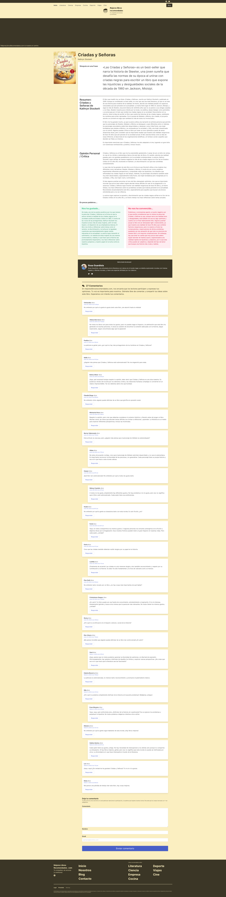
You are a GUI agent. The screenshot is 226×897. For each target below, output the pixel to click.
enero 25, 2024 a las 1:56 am (97, 414)
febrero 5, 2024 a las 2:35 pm (97, 709)
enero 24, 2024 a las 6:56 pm (91, 397)
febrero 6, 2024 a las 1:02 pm (91, 765)
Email (84, 836)
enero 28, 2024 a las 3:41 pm (97, 490)
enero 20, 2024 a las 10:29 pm (91, 304)
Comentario (86, 806)
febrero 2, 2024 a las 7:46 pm (91, 674)
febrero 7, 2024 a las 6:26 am (91, 782)
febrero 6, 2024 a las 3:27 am (91, 727)
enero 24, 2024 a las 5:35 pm (91, 359)
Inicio (55, 5)
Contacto (85, 878)
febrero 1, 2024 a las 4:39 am (97, 654)
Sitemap (68, 887)
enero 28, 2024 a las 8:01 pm (91, 508)
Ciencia (70, 5)
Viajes (99, 5)
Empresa (78, 5)
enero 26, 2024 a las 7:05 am (97, 452)
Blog (82, 874)
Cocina (85, 5)
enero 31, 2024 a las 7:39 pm (91, 637)
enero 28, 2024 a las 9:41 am (91, 473)
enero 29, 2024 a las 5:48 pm (91, 582)
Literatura (62, 5)
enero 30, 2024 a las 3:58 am (91, 620)
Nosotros (85, 870)
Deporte (92, 5)
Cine (105, 5)
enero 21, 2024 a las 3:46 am (91, 342)
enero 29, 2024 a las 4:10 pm (91, 546)
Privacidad (61, 887)
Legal (55, 887)
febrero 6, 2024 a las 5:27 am (97, 744)
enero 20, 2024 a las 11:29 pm (97, 321)
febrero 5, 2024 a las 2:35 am (91, 692)
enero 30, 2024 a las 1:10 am (97, 563)
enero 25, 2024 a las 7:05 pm (91, 435)
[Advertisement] (113, 30)
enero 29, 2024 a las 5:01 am (97, 525)
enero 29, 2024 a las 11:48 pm (97, 599)
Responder (89, 311)
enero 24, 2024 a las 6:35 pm (97, 376)
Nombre (85, 829)
